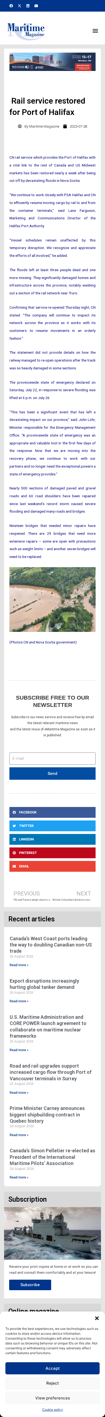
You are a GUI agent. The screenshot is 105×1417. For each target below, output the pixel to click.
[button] (97, 1318)
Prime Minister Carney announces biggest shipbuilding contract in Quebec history (47, 1114)
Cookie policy (52, 1410)
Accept (53, 1368)
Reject (52, 1383)
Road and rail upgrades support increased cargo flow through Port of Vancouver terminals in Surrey (51, 1072)
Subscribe (30, 1284)
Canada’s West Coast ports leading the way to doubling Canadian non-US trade (51, 945)
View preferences (52, 1398)
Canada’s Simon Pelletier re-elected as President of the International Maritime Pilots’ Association (52, 1157)
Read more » (19, 965)
